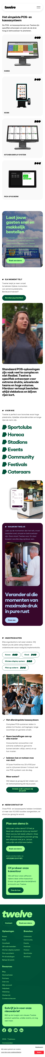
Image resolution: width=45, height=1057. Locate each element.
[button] (38, 7)
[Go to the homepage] (17, 913)
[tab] (11, 655)
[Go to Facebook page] (4, 1030)
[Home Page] (10, 7)
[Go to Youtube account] (16, 1030)
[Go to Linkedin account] (21, 1030)
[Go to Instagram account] (10, 1030)
